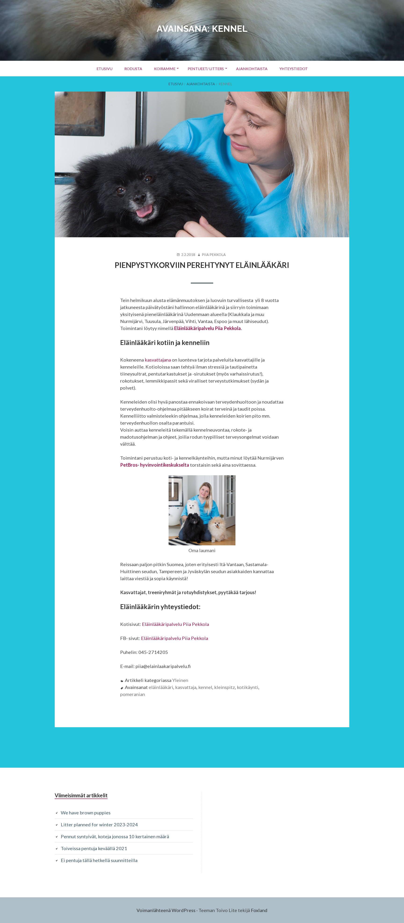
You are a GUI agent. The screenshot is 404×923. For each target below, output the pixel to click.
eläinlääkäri (161, 687)
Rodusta (133, 68)
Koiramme (164, 68)
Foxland (259, 910)
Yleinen (180, 680)
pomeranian (132, 694)
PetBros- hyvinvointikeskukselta (154, 465)
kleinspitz (224, 687)
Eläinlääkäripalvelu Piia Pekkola (207, 328)
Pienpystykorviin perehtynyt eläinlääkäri (202, 265)
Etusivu (104, 68)
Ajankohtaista (251, 68)
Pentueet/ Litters (206, 68)
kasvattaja (185, 687)
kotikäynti (247, 687)
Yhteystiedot (293, 68)
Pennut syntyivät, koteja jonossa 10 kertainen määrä (115, 836)
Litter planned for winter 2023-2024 (99, 824)
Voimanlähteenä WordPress (166, 910)
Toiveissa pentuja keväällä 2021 (94, 848)
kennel (205, 687)
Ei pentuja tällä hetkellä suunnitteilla (99, 860)
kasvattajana (158, 359)
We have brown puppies (86, 812)
